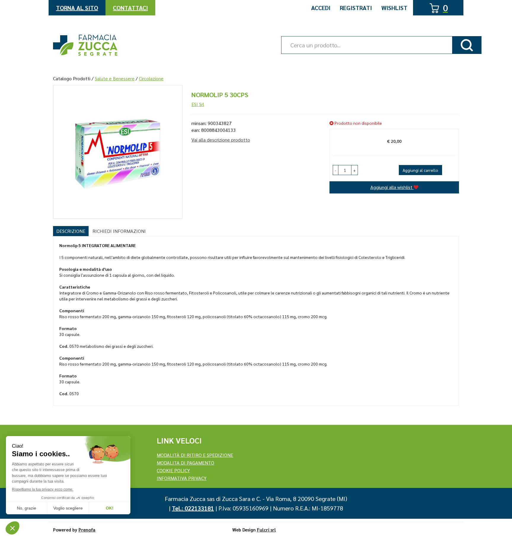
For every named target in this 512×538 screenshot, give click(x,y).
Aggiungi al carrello (420, 170)
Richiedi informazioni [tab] (119, 231)
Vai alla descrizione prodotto (220, 140)
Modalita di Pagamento (185, 462)
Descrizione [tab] (70, 231)
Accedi (320, 8)
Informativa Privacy (182, 478)
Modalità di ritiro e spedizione (195, 455)
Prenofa (87, 529)
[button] (335, 170)
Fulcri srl (266, 529)
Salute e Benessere (115, 78)
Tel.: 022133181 (193, 508)
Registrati (356, 8)
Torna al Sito (77, 8)
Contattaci (130, 8)
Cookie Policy (173, 470)
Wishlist (394, 8)
